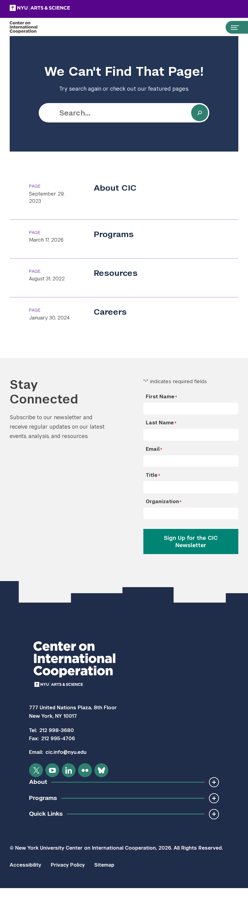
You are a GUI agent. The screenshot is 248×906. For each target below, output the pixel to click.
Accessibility (25, 865)
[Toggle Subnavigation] (214, 782)
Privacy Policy (68, 865)
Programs (114, 234)
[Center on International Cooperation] (30, 27)
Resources (116, 273)
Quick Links (46, 813)
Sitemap (104, 865)
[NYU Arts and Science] (55, 8)
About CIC (115, 187)
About (38, 782)
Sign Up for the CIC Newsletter (191, 541)
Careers (110, 311)
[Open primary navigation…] (232, 27)
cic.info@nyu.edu (65, 752)
